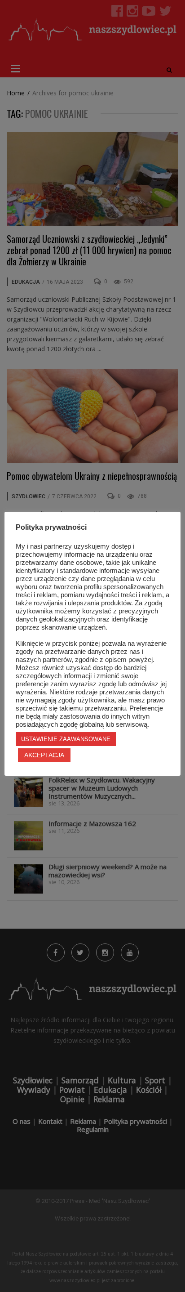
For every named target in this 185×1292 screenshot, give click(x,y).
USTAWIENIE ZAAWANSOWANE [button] (65, 739)
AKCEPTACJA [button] (44, 755)
